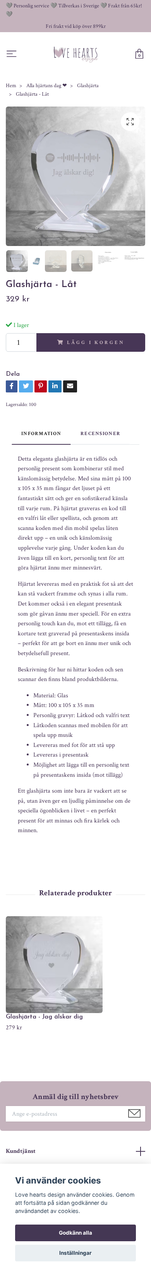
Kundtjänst (21, 1151)
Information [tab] (41, 433)
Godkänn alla (75, 1233)
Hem (11, 85)
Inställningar (75, 1253)
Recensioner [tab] (100, 433)
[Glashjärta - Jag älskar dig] (75, 964)
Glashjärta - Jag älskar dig (44, 1017)
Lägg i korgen (95, 342)
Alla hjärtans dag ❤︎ (46, 85)
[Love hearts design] (76, 54)
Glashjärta (88, 85)
